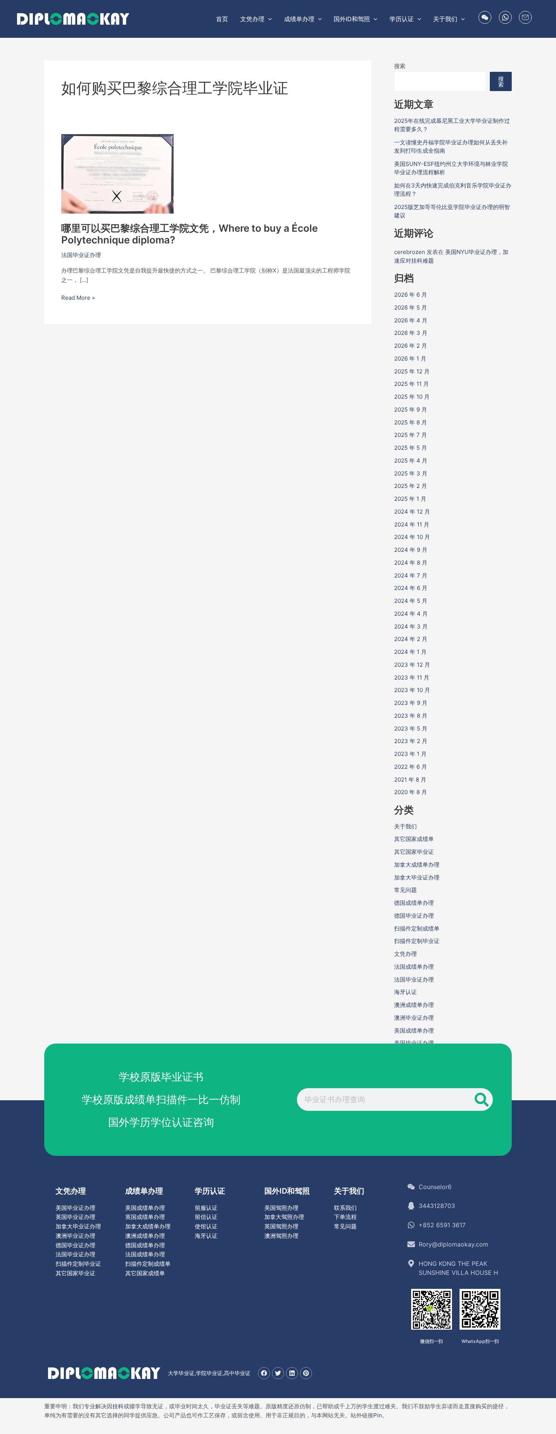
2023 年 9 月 (410, 702)
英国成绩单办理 (145, 1216)
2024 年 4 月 (411, 613)
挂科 (118, 1406)
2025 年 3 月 (410, 473)
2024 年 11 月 (411, 524)
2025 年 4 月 (410, 460)
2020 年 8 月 (410, 792)
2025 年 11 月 (411, 383)
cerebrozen (409, 252)
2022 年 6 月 (410, 766)
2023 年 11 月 (411, 677)
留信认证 (206, 1216)
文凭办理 (405, 953)
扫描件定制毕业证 (417, 941)
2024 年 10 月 (412, 536)
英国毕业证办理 (75, 1216)
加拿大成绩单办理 (417, 864)
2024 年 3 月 (411, 626)
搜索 (399, 66)
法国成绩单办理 (414, 966)
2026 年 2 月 (410, 345)
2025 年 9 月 (410, 409)
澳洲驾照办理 (281, 1235)
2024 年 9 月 (410, 549)
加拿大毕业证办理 (417, 877)
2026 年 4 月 (410, 320)
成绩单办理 (144, 1191)
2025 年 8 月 (410, 422)
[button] (268, 19)
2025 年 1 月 (410, 498)
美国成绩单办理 (414, 1030)
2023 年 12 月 (412, 664)
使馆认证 (206, 1226)
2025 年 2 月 (410, 485)
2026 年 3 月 (410, 332)
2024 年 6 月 (410, 588)
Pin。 (380, 1415)
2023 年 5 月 (410, 728)
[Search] (481, 1099)
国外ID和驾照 (287, 1191)
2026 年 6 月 (410, 294)
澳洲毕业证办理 (414, 1017)
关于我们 (405, 826)
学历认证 (210, 1191)
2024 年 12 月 (412, 511)
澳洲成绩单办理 (414, 1004)
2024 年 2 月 (410, 639)
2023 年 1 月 (410, 753)
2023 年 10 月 (412, 690)
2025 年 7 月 (410, 434)
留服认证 (206, 1207)
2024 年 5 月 (410, 600)
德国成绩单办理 (414, 902)
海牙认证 (405, 992)
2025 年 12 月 (412, 371)
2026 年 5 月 (410, 307)
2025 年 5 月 (410, 447)
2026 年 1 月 (410, 358)
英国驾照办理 (281, 1226)
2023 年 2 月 (410, 741)
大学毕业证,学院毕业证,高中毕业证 (209, 1373)
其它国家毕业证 (414, 851)
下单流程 (345, 1216)
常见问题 (405, 890)
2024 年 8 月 (410, 562)
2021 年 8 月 (410, 779)
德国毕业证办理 (414, 915)
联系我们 (345, 1207)
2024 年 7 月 (410, 575)
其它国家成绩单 (414, 838)
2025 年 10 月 (412, 396)
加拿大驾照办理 (284, 1216)
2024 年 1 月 (410, 651)
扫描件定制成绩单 (417, 928)
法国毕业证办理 (81, 255)
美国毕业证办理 (414, 1043)
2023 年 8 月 (410, 715)
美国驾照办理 (281, 1207)
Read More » (78, 298)
